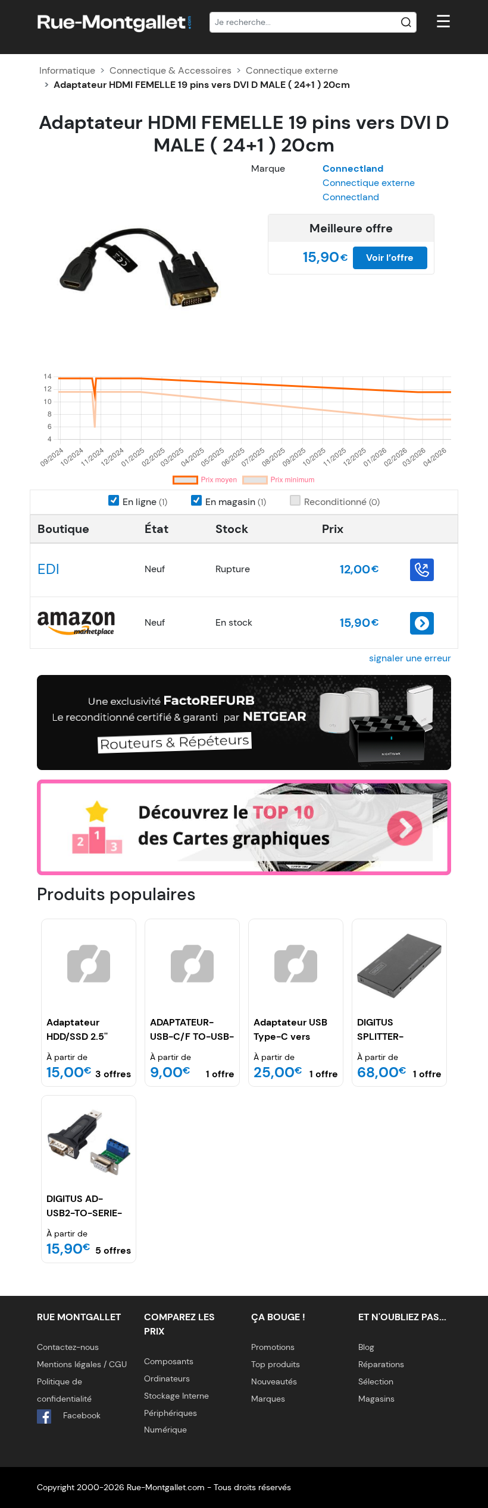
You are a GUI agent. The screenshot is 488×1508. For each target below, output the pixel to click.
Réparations (381, 1364)
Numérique (165, 1429)
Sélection (375, 1381)
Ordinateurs (167, 1378)
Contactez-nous (68, 1347)
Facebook (81, 1415)
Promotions (273, 1347)
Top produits (275, 1364)
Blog (366, 1347)
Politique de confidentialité (64, 1390)
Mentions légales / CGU (82, 1364)
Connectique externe (292, 70)
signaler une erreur (410, 658)
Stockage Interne (176, 1395)
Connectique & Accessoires (171, 70)
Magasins (376, 1398)
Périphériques (170, 1413)
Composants (168, 1361)
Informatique (67, 70)
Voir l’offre (390, 257)
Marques (268, 1398)
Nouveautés (274, 1381)
